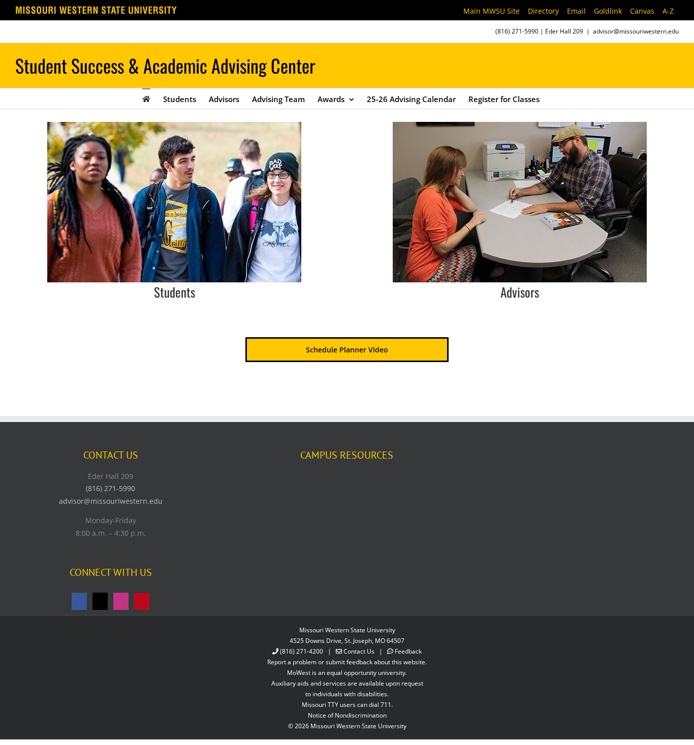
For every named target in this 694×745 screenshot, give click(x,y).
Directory (543, 11)
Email (576, 11)
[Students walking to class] (174, 125)
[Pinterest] (141, 601)
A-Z (668, 11)
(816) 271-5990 (517, 31)
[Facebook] (79, 601)
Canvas (642, 11)
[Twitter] (100, 601)
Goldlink (608, 11)
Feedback (408, 651)
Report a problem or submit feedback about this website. (347, 662)
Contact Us (358, 651)
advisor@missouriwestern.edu (636, 31)
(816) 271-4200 (301, 651)
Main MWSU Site (491, 11)
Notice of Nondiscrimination (347, 715)
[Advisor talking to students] (520, 125)
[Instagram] (121, 601)
